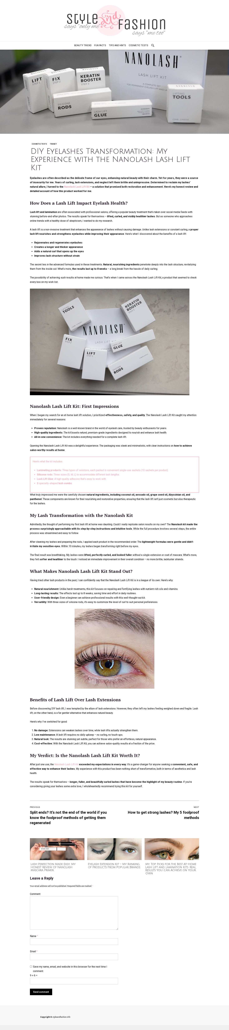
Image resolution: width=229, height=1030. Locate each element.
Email (34, 951)
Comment (35, 893)
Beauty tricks (83, 45)
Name (34, 936)
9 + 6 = (33, 975)
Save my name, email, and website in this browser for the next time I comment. (70, 969)
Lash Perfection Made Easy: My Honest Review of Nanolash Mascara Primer (53, 867)
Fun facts (100, 45)
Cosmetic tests (138, 45)
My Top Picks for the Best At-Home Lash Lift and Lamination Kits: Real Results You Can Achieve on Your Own (170, 869)
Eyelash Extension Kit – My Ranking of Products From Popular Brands (114, 866)
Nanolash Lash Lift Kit (77, 186)
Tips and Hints (117, 45)
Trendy (53, 144)
